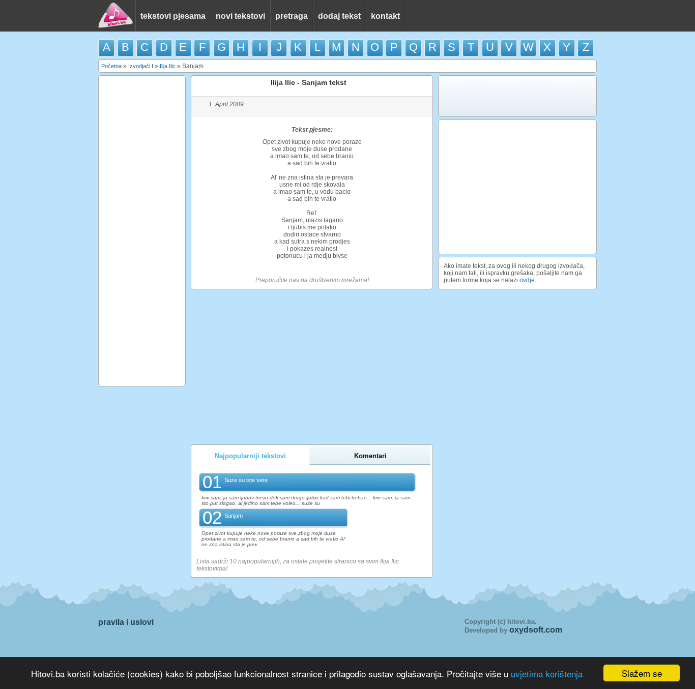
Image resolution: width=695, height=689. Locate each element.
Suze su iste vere (246, 480)
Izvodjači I (140, 66)
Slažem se (642, 673)
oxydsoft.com (535, 629)
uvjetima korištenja (547, 673)
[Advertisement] (142, 230)
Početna (111, 66)
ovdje (527, 280)
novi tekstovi (240, 16)
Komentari (370, 456)
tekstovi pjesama (173, 16)
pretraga (291, 16)
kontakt (385, 16)
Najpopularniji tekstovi (250, 456)
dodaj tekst (339, 16)
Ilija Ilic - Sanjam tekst (308, 82)
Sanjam (233, 516)
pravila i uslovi (126, 622)
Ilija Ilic (168, 66)
